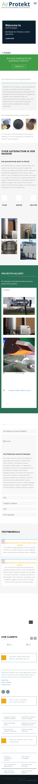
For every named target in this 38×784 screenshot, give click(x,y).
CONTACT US (19, 66)
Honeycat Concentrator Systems (8, 758)
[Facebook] (8, 692)
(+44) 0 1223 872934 (19, 702)
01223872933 (10, 616)
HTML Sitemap (6, 682)
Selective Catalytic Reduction (27, 730)
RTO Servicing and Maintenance (10, 765)
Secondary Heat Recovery (26, 765)
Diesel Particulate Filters (9, 724)
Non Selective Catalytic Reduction (10, 730)
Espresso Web (32, 780)
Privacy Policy (5, 684)
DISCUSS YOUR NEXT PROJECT (15, 622)
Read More (5, 680)
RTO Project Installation (25, 757)
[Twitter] (3, 692)
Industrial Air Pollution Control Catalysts (28, 717)
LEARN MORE (9, 38)
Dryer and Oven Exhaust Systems (9, 771)
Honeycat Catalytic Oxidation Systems (10, 717)
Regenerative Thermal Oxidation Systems (28, 724)
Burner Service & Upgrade (26, 771)
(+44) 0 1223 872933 (20, 700)
